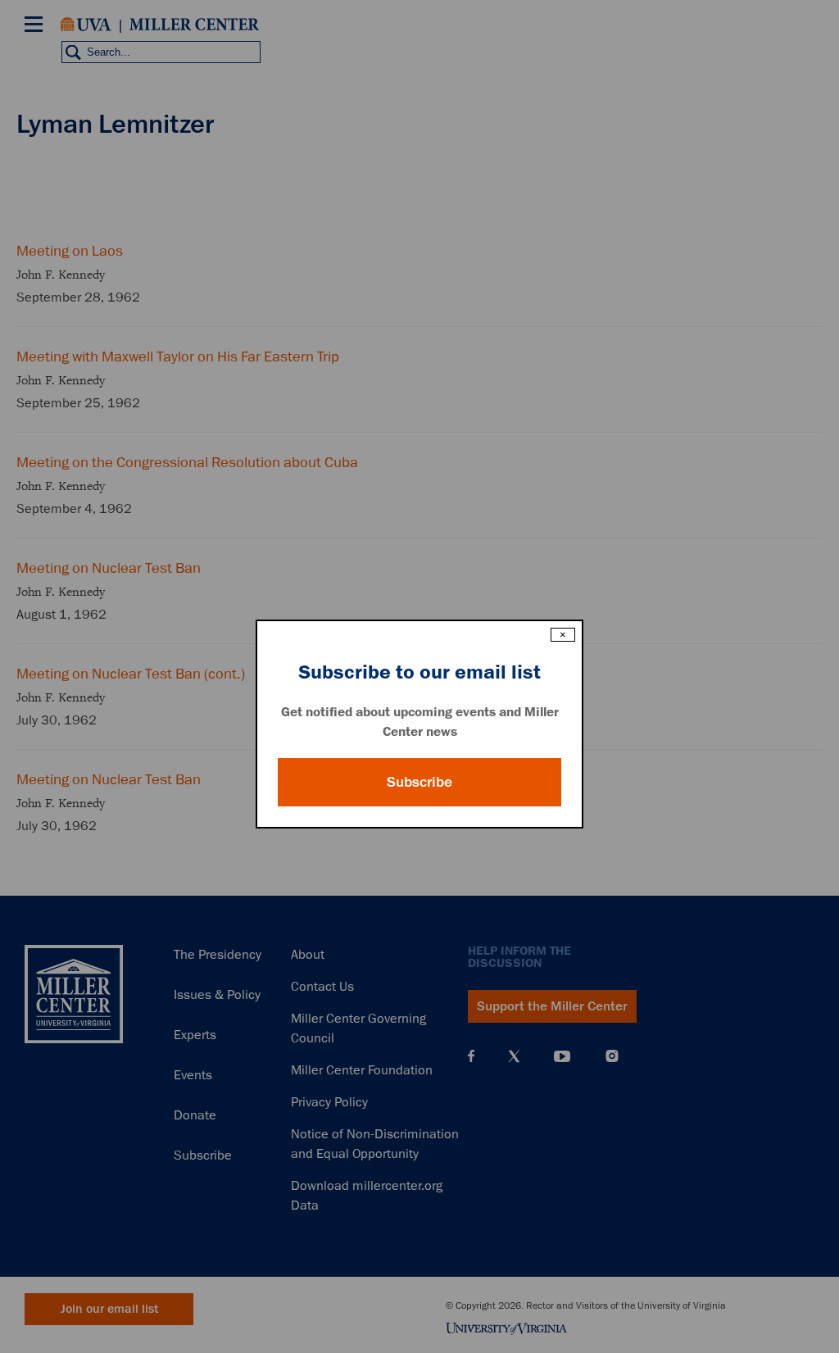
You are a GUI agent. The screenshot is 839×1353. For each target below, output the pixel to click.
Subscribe (419, 782)
